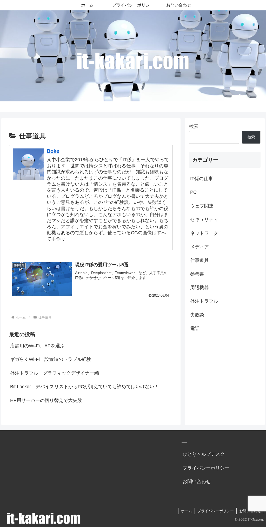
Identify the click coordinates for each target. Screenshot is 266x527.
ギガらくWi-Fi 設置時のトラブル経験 (50, 359)
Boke (53, 151)
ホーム (186, 511)
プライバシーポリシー (206, 468)
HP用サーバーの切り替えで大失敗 (46, 400)
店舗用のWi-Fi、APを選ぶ (37, 345)
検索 (193, 126)
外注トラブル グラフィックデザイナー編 (54, 373)
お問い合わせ (197, 481)
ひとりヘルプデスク (204, 454)
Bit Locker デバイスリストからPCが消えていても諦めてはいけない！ (84, 386)
